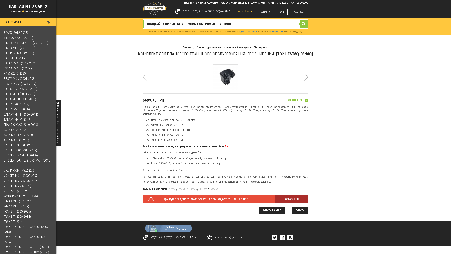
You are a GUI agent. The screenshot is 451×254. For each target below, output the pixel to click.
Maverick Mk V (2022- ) (19, 170)
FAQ (292, 3)
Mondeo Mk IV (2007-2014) (21, 181)
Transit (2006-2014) (17, 216)
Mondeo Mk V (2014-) (17, 186)
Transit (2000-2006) (17, 211)
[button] (145, 82)
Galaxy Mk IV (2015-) (18, 119)
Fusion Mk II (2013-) (17, 109)
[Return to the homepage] (155, 8)
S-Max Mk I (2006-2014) (19, 201)
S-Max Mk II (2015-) (16, 206)
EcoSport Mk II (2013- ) (19, 53)
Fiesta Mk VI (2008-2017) (20, 84)
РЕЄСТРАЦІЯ (299, 12)
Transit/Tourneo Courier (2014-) (26, 247)
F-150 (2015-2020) (15, 73)
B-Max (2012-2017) (16, 32)
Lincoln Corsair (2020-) (20, 145)
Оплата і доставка (207, 3)
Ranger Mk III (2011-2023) (21, 196)
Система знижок (277, 3)
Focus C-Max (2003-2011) (20, 89)
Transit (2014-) (14, 221)
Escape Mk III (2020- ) (18, 68)
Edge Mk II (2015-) (15, 58)
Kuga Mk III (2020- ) (16, 140)
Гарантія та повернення (234, 3)
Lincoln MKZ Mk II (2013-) (21, 155)
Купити (299, 210)
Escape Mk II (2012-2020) (20, 63)
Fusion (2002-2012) (16, 104)
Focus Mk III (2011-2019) (20, 99)
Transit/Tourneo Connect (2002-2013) (26, 229)
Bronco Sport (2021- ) (18, 38)
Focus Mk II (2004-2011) (19, 94)
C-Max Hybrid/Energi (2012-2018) (26, 43)
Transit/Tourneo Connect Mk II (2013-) (26, 239)
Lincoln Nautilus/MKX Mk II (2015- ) (27, 163)
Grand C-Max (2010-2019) (21, 124)
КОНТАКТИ (302, 3)
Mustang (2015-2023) (18, 191)
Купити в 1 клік (271, 210)
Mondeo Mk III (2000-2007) (21, 175)
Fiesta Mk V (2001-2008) (19, 78)
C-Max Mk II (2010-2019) (19, 48)
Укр (240, 11)
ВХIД (282, 12)
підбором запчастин (248, 32)
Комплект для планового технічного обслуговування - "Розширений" (232, 47)
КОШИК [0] (265, 12)
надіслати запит (276, 32)
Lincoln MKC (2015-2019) (20, 150)
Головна (187, 47)
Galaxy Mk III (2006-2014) (21, 114)
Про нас (189, 3)
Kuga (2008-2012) (15, 130)
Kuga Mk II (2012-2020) (19, 135)
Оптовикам (258, 3)
